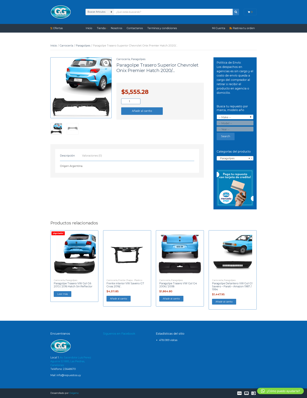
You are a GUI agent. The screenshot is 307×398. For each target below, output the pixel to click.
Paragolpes (83, 45)
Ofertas (58, 28)
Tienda (101, 28)
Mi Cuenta (218, 28)
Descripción (67, 155)
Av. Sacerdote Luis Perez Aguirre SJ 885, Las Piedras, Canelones (70, 361)
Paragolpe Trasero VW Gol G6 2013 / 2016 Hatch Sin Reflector (73, 285)
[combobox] (235, 158)
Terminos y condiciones (162, 28)
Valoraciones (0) (92, 155)
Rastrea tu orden (244, 28)
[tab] (67, 156)
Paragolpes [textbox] (234, 158)
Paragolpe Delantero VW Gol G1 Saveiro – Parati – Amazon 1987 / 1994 (232, 286)
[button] (106, 63)
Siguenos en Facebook (119, 333)
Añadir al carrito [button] (118, 298)
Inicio (89, 28)
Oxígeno (74, 393)
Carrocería (66, 45)
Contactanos (135, 28)
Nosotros (116, 28)
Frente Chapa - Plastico (130, 280)
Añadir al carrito (142, 110)
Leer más (62, 294)
